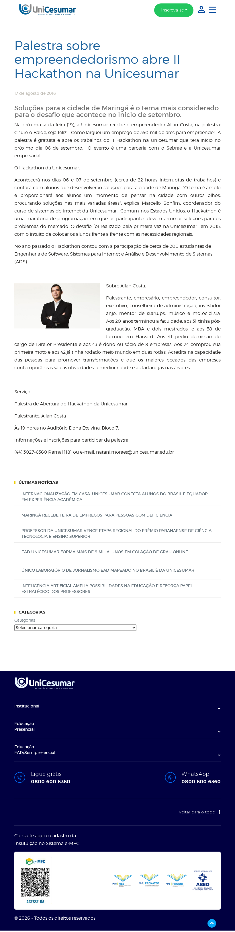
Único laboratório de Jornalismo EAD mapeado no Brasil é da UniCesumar (107, 570)
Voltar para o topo (197, 812)
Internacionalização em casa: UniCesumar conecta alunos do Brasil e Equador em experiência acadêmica (114, 496)
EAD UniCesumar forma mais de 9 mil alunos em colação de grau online (104, 551)
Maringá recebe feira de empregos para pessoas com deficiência (96, 515)
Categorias (24, 620)
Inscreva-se (172, 10)
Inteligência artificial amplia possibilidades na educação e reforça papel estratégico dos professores (107, 588)
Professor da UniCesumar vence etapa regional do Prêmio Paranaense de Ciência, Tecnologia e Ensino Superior (116, 533)
